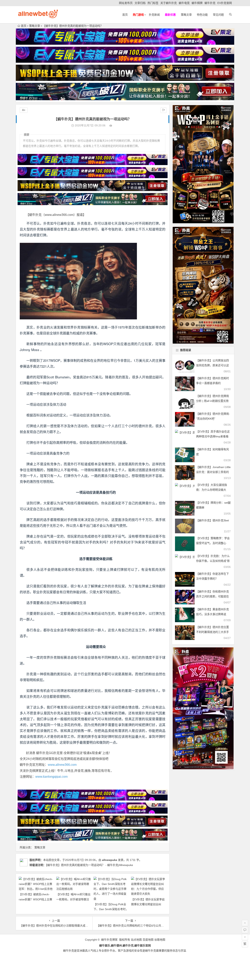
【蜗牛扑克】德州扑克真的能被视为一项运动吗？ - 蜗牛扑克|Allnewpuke (89, 865)
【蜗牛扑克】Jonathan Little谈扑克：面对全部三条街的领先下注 (213, 472)
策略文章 (186, 14)
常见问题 (218, 14)
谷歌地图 (159, 939)
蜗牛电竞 (184, 2)
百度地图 (148, 939)
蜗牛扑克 (209, 2)
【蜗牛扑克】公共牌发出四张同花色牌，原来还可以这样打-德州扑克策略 (212, 365)
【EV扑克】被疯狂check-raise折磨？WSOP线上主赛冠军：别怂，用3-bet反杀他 (36, 899)
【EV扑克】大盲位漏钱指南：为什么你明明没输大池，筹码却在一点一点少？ (212, 489)
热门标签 (152, 2)
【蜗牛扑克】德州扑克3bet (212, 520)
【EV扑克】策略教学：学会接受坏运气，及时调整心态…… (213, 543)
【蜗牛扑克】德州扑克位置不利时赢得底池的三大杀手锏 (212, 631)
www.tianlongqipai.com (51, 776)
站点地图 (136, 939)
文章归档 (140, 2)
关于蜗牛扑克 (168, 2)
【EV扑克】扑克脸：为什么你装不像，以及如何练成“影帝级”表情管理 (213, 560)
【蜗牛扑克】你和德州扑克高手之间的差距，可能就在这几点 (212, 596)
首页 (125, 14)
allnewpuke (109, 859)
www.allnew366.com (62, 764)
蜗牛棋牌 (197, 2)
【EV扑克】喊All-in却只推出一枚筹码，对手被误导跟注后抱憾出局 (73, 899)
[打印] (110, 125)
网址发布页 (126, 2)
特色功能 (202, 14)
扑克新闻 (154, 14)
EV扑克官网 (224, 2)
